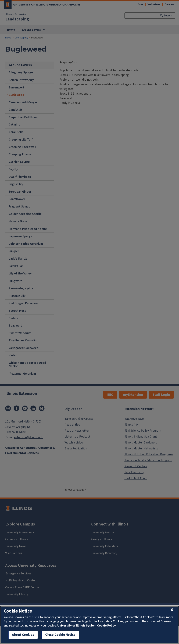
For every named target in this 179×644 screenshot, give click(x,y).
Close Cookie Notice (60, 634)
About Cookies (23, 634)
